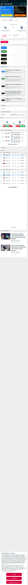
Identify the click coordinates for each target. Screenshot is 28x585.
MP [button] (13, 152)
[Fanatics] (4, 63)
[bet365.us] (4, 51)
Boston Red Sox (8, 160)
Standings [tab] (15, 35)
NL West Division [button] (7, 169)
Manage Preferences (14, 582)
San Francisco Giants (8, 180)
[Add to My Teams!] (1, 27)
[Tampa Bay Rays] (4, 155)
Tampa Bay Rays (5, 30)
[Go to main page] (8, 4)
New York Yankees (8, 157)
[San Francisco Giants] (4, 180)
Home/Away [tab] (4, 42)
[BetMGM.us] (4, 55)
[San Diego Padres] (4, 175)
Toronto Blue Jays (8, 166)
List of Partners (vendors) (7, 571)
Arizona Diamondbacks (8, 177)
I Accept (14, 574)
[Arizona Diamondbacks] (4, 178)
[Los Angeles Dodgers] (4, 172)
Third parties (6, 564)
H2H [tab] (10, 35)
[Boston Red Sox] (4, 160)
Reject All (14, 578)
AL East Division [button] (6, 152)
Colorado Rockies (8, 183)
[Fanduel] (4, 47)
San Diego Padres (22, 30)
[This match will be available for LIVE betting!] (13, 55)
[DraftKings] (4, 59)
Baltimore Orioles (8, 163)
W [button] (15, 152)
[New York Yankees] (4, 158)
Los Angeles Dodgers (8, 172)
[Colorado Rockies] (4, 183)
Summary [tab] (4, 35)
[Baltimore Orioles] (4, 163)
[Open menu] (24, 4)
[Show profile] (5, 28)
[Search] (21, 4)
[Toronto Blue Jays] (4, 166)
